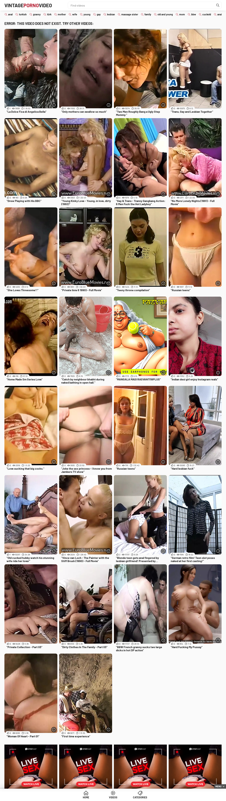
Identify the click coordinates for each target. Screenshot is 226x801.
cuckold (206, 14)
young (87, 14)
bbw (193, 14)
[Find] (218, 5)
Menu (218, 786)
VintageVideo (28, 5)
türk (49, 14)
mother (62, 14)
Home (86, 797)
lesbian (111, 14)
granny (37, 14)
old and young (165, 14)
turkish (23, 14)
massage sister (129, 14)
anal (10, 14)
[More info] (53, 105)
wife (74, 14)
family (147, 14)
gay (99, 14)
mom (182, 14)
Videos (113, 797)
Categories (140, 797)
